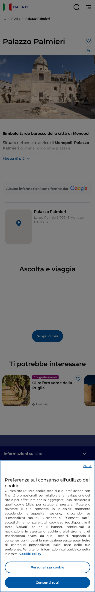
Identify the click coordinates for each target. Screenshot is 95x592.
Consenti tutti (47, 582)
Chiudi (87, 466)
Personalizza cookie (47, 567)
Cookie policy (30, 554)
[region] (47, 526)
